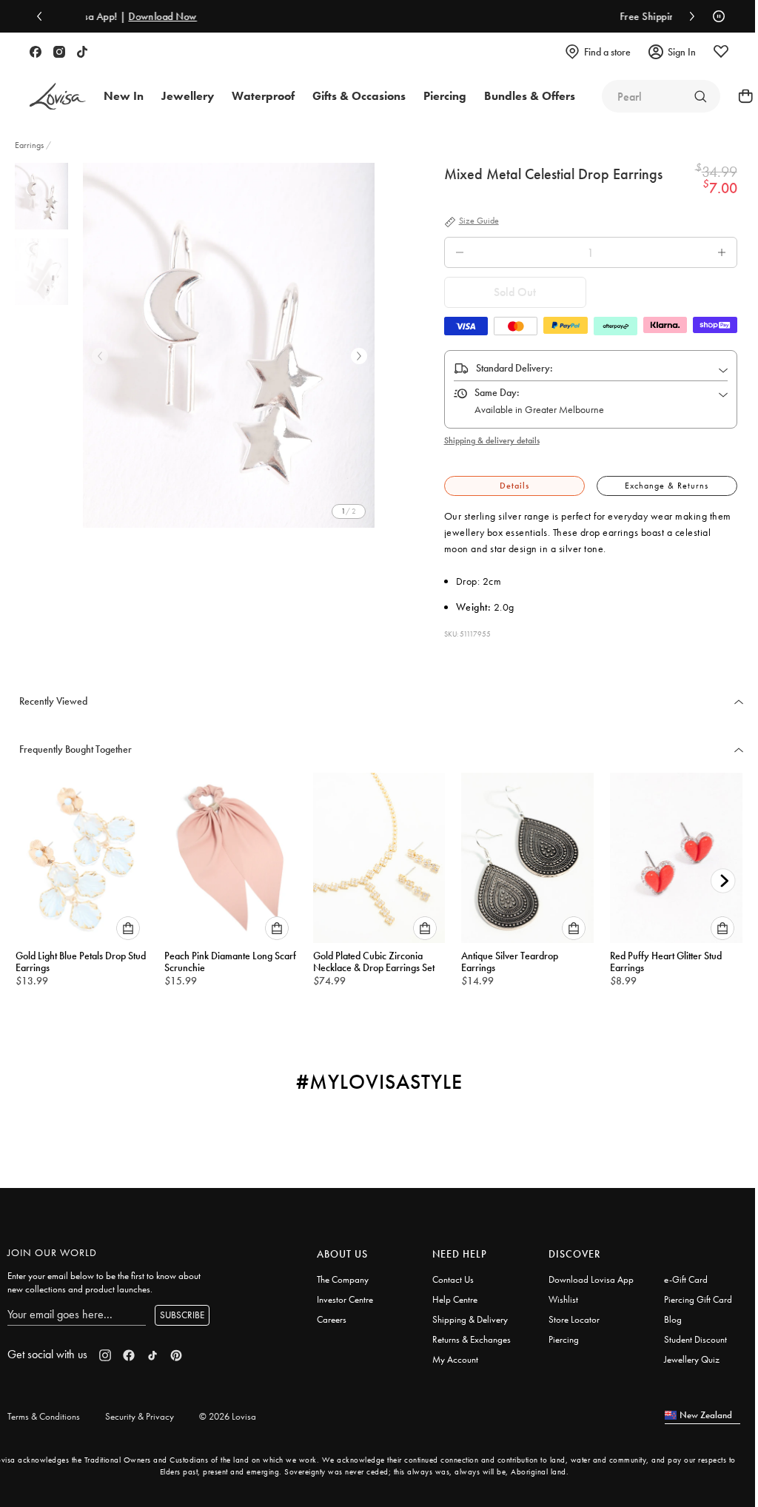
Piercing (564, 1339)
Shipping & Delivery (470, 1319)
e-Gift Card (686, 1279)
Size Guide (479, 221)
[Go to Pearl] (700, 96)
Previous (100, 356)
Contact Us (453, 1279)
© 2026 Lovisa (227, 1416)
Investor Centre (345, 1299)
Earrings (30, 145)
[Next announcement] (688, 16)
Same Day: (497, 392)
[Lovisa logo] (58, 96)
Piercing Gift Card (698, 1299)
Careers (331, 1319)
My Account (455, 1359)
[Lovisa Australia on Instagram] (59, 52)
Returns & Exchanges (471, 1339)
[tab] (514, 486)
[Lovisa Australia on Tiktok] (82, 52)
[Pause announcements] (715, 16)
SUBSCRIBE (182, 1315)
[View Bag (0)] (741, 96)
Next (359, 356)
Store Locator (574, 1319)
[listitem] (229, 345)
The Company (343, 1279)
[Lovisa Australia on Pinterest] (176, 1355)
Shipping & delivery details (492, 440)
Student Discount (695, 1339)
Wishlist (563, 1299)
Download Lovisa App (591, 1279)
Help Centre (454, 1299)
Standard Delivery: (514, 368)
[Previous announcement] (43, 16)
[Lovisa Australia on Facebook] (35, 52)
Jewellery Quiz (692, 1359)
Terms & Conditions (43, 1416)
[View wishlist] (721, 52)
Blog (673, 1319)
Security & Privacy (139, 1416)
